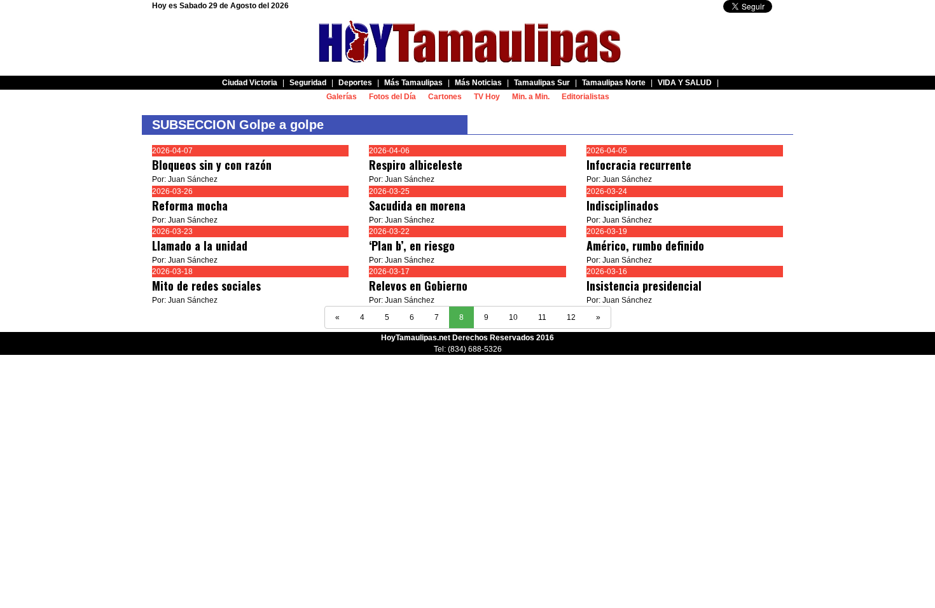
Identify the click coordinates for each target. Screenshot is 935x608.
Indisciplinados (622, 205)
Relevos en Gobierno (418, 285)
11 (542, 317)
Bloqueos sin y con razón (212, 164)
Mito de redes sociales (206, 285)
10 (513, 317)
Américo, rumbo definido (645, 245)
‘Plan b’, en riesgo (412, 245)
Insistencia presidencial (644, 285)
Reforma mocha (190, 205)
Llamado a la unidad (199, 245)
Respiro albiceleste (415, 164)
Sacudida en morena (417, 205)
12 (571, 317)
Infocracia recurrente (638, 164)
